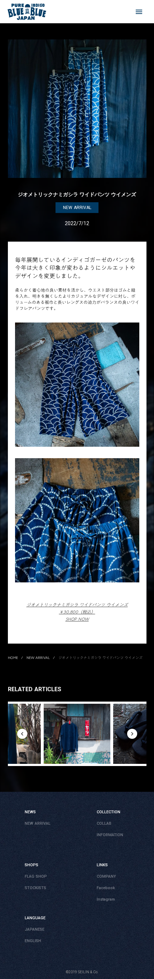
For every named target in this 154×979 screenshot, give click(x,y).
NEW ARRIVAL (38, 657)
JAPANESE (34, 929)
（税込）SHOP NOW (77, 611)
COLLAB (104, 823)
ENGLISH (33, 941)
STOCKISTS (35, 888)
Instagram (106, 899)
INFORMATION (110, 835)
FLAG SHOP (36, 876)
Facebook (106, 888)
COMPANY (106, 876)
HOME (13, 657)
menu (139, 12)
